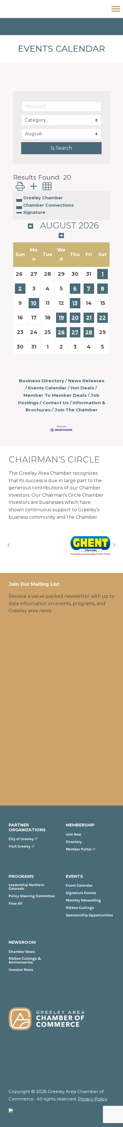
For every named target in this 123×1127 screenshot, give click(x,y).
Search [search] (64, 148)
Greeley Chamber (43, 197)
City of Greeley (21, 839)
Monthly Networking (83, 900)
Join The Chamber (76, 409)
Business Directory (41, 380)
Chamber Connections (48, 205)
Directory (74, 842)
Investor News (21, 969)
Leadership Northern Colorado (26, 886)
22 (102, 318)
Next (114, 545)
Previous (8, 545)
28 (88, 332)
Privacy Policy (92, 1099)
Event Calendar (79, 885)
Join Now (73, 834)
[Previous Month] (30, 226)
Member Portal (79, 849)
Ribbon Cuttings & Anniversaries (25, 960)
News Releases (86, 380)
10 (34, 303)
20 (75, 318)
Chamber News (22, 951)
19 (61, 318)
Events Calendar (47, 388)
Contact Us (56, 402)
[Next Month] (61, 235)
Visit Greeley (20, 846)
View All (15, 903)
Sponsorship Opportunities (89, 915)
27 (75, 332)
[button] (20, 186)
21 (89, 318)
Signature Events (81, 893)
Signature (34, 212)
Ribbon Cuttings (80, 907)
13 (75, 303)
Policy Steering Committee (32, 896)
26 (61, 332)
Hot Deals (82, 388)
